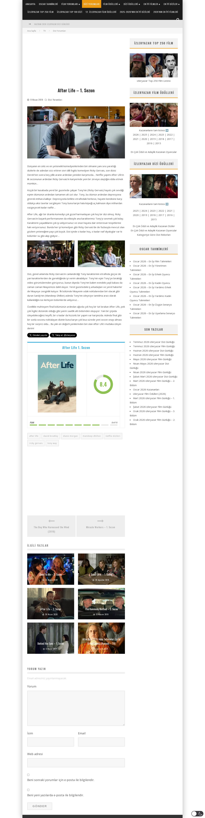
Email (82, 733)
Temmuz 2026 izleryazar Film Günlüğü (154, 346)
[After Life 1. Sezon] (57, 384)
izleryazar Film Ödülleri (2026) (149, 393)
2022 (170, 134)
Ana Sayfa (31, 30)
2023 (161, 134)
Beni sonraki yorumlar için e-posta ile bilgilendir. (60, 780)
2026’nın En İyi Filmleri (165, 11)
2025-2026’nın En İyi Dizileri (135, 11)
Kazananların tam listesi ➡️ (153, 204)
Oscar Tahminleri (48, 4)
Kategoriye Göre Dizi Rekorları (154, 234)
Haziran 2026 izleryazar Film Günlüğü (153, 354)
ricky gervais (36, 443)
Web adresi (35, 754)
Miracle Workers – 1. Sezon (100, 527)
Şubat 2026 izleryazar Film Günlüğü (152, 406)
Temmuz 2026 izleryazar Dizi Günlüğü (154, 341)
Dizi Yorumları (92, 4)
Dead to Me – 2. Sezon (51, 574)
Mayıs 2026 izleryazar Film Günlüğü (152, 359)
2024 (153, 134)
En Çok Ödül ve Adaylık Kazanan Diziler (154, 226)
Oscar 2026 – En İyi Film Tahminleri (152, 261)
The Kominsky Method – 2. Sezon (101, 609)
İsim (30, 733)
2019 (153, 138)
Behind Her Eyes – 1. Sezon (50, 643)
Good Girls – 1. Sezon (101, 574)
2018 (161, 138)
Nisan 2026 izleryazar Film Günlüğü (152, 372)
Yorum (31, 686)
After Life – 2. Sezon (50, 609)
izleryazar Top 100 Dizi (69, 11)
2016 (149, 143)
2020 (144, 138)
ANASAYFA (30, 4)
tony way (52, 443)
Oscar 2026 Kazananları (146, 389)
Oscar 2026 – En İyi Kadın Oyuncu (151, 283)
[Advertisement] (76, 62)
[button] (50, 253)
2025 (144, 134)
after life (33, 436)
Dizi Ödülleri (131, 4)
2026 (136, 134)
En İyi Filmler (151, 4)
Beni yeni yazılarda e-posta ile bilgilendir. (55, 795)
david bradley (50, 436)
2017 (170, 138)
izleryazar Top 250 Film (40, 11)
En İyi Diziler (170, 4)
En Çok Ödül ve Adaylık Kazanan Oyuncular (154, 151)
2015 (158, 143)
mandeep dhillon (92, 436)
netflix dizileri (113, 436)
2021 (136, 138)
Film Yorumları (69, 4)
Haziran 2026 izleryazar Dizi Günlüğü (153, 350)
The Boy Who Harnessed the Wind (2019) (51, 529)
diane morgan (70, 436)
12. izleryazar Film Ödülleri (101, 11)
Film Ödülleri (110, 4)
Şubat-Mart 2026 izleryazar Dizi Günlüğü (155, 376)
